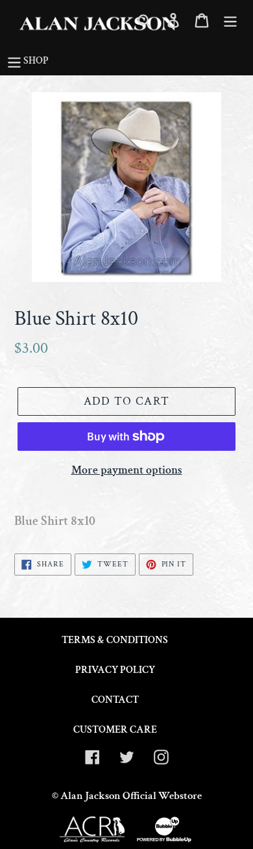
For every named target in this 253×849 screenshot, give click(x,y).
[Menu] (230, 19)
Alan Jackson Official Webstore (131, 796)
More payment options (126, 470)
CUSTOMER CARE (115, 730)
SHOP (36, 61)
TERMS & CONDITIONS (115, 640)
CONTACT (115, 700)
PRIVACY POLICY (115, 670)
